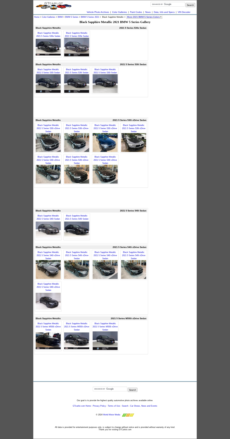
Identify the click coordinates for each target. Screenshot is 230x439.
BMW (60, 17)
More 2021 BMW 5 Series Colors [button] (143, 17)
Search (125, 406)
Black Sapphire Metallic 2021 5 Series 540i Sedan (48, 217)
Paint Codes (136, 12)
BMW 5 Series (71, 17)
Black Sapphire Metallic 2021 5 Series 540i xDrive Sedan (48, 255)
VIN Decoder (184, 12)
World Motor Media (111, 414)
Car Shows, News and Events (143, 406)
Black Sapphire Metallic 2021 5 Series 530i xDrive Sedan (48, 128)
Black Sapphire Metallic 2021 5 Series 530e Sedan (48, 34)
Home (36, 17)
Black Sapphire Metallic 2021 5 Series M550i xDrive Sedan (48, 326)
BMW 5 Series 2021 (90, 17)
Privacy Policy (99, 406)
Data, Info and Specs (164, 12)
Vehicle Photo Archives (98, 12)
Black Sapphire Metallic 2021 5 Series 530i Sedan (48, 71)
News (148, 12)
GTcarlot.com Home (82, 406)
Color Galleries (119, 12)
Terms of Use (114, 406)
